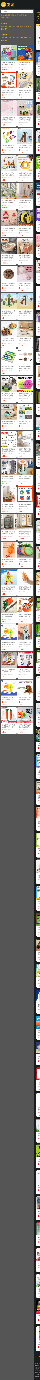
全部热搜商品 (5, 17)
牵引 (6, 29)
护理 (21, 26)
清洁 (14, 26)
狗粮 (20, 15)
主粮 (2, 26)
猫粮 (12, 15)
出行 (6, 40)
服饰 (2, 29)
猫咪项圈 (7, 15)
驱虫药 (25, 15)
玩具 (10, 26)
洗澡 (29, 26)
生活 (25, 26)
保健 (18, 26)
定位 (16, 15)
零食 (6, 26)
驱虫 (2, 15)
